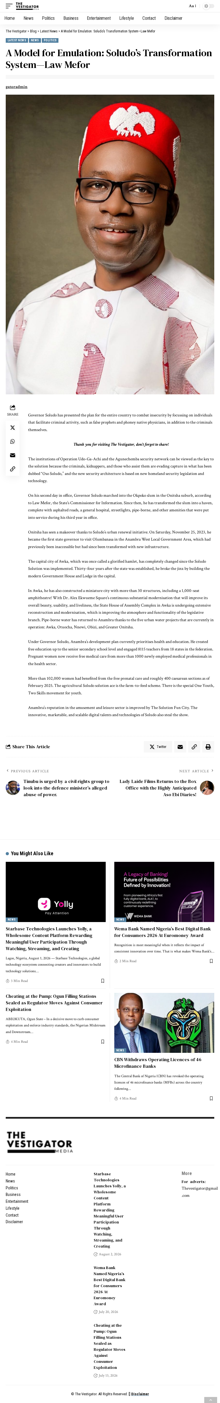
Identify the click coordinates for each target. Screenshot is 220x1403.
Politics (50, 40)
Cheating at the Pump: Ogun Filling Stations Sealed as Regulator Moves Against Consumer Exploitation (54, 1002)
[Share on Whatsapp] (12, 441)
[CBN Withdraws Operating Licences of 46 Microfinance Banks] (164, 1023)
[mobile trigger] (10, 6)
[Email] (12, 455)
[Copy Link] (12, 469)
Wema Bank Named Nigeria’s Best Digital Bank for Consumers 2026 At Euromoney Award (162, 931)
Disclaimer (140, 1394)
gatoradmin (17, 86)
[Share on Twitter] (12, 427)
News (35, 40)
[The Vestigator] (27, 6)
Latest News (17, 40)
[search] (181, 6)
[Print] (208, 747)
